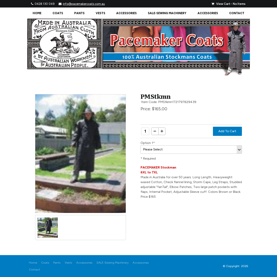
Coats (58, 13)
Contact (236, 13)
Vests (100, 13)
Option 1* (148, 143)
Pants (79, 13)
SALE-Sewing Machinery (167, 13)
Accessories (126, 13)
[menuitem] (33, 262)
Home (37, 13)
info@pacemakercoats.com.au (84, 4)
